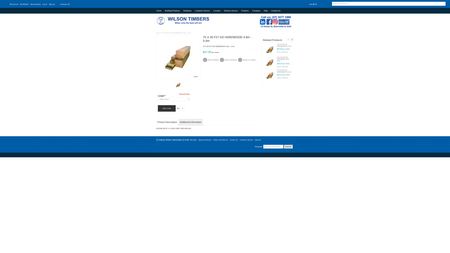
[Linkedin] (263, 20)
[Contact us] (284, 20)
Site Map (193, 140)
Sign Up (52, 4)
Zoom (196, 76)
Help (266, 11)
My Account (14, 4)
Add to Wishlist (282, 52)
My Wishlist (24, 4)
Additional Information (191, 122)
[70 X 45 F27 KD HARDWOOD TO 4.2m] (270, 49)
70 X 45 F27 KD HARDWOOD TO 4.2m (284, 45)
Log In (45, 4)
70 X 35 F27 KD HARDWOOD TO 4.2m (284, 71)
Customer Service (246, 140)
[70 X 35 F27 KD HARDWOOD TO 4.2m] (270, 75)
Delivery (258, 140)
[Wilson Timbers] (183, 17)
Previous (288, 39)
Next (292, 39)
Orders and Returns (220, 140)
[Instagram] (275, 20)
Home (158, 33)
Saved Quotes (35, 4)
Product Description (167, 122)
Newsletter (259, 147)
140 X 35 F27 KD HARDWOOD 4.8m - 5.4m (283, 59)
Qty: (178, 108)
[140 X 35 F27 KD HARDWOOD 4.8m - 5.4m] (270, 62)
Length (161, 96)
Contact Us (276, 11)
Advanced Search (204, 140)
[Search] (443, 4)
